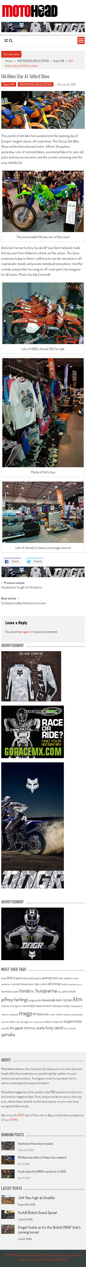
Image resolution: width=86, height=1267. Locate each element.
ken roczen (64, 999)
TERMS (14, 1120)
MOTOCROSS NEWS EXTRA (33, 61)
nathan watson (63, 1014)
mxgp (25, 1013)
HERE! (20, 1115)
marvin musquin (10, 1006)
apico (38, 978)
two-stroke (70, 1028)
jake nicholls (69, 991)
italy (59, 991)
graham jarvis (76, 984)
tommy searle (34, 1027)
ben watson (65, 978)
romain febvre (8, 1021)
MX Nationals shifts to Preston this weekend (42, 1157)
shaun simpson (53, 1022)
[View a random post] (6, 40)
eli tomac (54, 983)
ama (3, 978)
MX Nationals (41, 1014)
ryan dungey (22, 1021)
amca (32, 978)
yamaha (8, 1034)
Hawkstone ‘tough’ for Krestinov (21, 587)
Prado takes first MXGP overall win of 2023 (42, 1171)
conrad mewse (19, 984)
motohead (13, 1014)
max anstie (28, 1006)
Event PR (58, 61)
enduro (65, 984)
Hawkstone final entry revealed (35, 1143)
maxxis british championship (52, 1006)
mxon (52, 1014)
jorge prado (35, 1000)
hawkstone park (10, 991)
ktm (77, 999)
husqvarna (46, 990)
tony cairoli (54, 1027)
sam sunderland (36, 1021)
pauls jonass (77, 1014)
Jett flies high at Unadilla (36, 1197)
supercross (73, 1021)
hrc (33, 991)
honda (24, 991)
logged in (27, 632)
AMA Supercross (17, 978)
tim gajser (17, 1027)
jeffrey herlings (14, 999)
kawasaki (49, 999)
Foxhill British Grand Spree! (37, 1212)
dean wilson (41, 984)
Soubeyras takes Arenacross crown (23, 603)
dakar (31, 984)
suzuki (5, 1028)
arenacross (50, 977)
